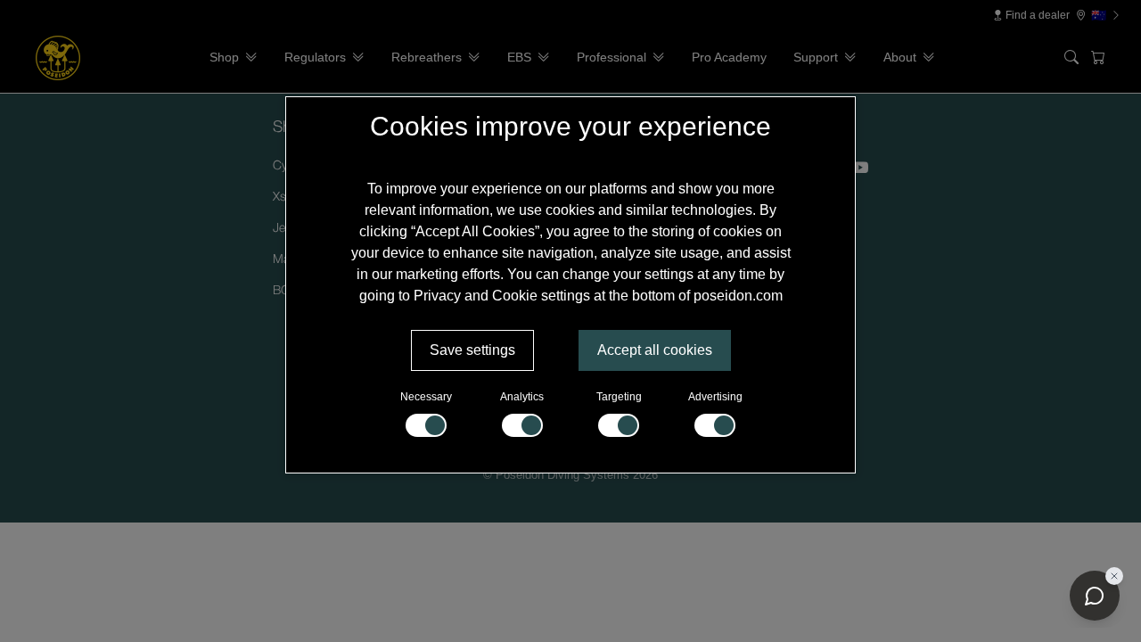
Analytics (522, 397)
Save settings (472, 350)
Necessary (426, 397)
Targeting (619, 397)
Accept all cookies (654, 350)
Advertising (715, 397)
